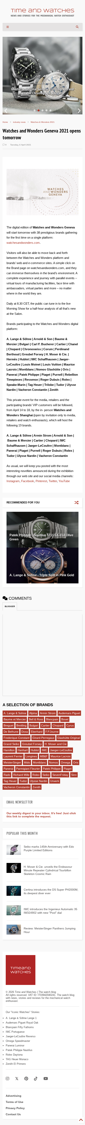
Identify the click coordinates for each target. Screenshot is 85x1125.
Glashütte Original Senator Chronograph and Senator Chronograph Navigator (42, 91)
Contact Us (13, 1114)
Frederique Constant (16, 737)
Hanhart (23, 750)
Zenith (37, 787)
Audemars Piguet (69, 713)
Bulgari (33, 725)
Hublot (35, 750)
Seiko (45, 774)
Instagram (13, 481)
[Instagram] (7, 1078)
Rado (7, 774)
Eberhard (36, 731)
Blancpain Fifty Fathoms (20, 1027)
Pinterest (41, 481)
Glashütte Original (68, 737)
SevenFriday (60, 774)
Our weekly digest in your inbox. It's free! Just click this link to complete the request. (41, 815)
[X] (16, 1078)
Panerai (8, 768)
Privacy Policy (15, 1108)
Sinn (74, 774)
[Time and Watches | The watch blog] (42, 15)
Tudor (23, 781)
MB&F (44, 756)
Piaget (68, 768)
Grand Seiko (11, 744)
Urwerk (54, 781)
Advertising (13, 1095)
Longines (31, 756)
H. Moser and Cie (56, 744)
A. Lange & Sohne (15, 713)
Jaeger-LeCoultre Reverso (20, 1036)
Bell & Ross (36, 719)
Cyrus (70, 725)
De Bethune (11, 731)
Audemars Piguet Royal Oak (22, 1022)
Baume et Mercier (15, 719)
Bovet (64, 719)
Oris (75, 762)
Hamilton (9, 750)
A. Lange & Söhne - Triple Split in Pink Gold (41, 575)
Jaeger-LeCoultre (61, 750)
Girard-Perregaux (43, 737)
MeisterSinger (12, 762)
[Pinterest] (26, 1078)
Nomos (53, 762)
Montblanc (39, 762)
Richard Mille (21, 774)
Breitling (21, 725)
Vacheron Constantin (17, 787)
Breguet (8, 725)
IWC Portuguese (15, 1031)
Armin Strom (48, 713)
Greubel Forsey (32, 744)
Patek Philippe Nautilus (19, 1050)
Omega (65, 762)
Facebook (27, 481)
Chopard (58, 725)
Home (5, 122)
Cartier (45, 725)
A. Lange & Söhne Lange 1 (21, 1018)
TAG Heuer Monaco (17, 1059)
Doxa (24, 731)
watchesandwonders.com (23, 242)
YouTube (64, 481)
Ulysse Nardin (38, 781)
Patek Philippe (52, 768)
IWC (44, 750)
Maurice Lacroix (61, 756)
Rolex (36, 774)
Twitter (53, 481)
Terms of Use (14, 1102)
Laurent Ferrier (13, 756)
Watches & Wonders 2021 (43, 122)
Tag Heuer (10, 781)
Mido (27, 762)
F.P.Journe (52, 731)
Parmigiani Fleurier (28, 768)
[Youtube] (45, 1078)
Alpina (33, 713)
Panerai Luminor (15, 1045)
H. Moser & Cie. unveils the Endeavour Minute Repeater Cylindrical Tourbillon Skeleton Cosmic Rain (48, 870)
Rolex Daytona (14, 1054)
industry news (19, 122)
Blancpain (52, 719)
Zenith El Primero (16, 1063)
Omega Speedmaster (18, 1040)
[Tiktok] (36, 1078)
